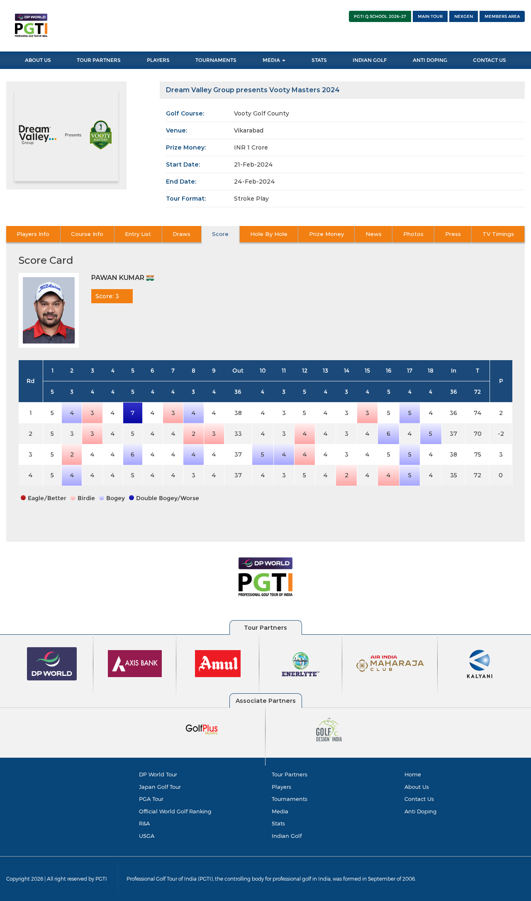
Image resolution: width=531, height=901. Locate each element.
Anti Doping (430, 60)
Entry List (138, 234)
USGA (146, 835)
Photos (413, 234)
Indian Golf (370, 60)
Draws (181, 234)
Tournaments (215, 60)
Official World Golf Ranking (175, 811)
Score (220, 234)
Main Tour (430, 16)
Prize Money (326, 234)
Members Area (502, 16)
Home (412, 774)
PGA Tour (151, 798)
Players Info (33, 234)
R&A (144, 823)
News (373, 234)
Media (272, 60)
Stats (319, 60)
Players (158, 60)
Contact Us (489, 60)
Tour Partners (99, 60)
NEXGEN (463, 16)
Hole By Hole (268, 234)
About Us (38, 60)
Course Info (87, 234)
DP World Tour (158, 774)
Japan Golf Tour (160, 786)
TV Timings (498, 234)
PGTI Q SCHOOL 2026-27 (380, 16)
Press (453, 234)
